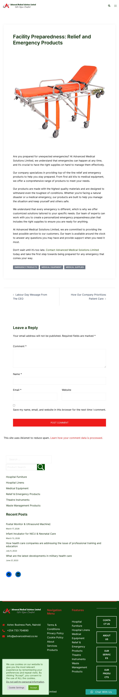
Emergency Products (26, 267)
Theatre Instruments (17, 499)
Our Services (107, 654)
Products (52, 649)
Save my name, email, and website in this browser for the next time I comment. (59, 409)
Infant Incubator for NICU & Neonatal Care (31, 533)
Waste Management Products (23, 505)
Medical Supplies (75, 267)
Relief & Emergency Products (23, 494)
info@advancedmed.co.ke (22, 636)
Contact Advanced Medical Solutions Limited (72, 249)
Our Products (106, 673)
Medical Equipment (52, 267)
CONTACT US (106, 622)
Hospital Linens (15, 482)
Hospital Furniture (16, 476)
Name (17, 374)
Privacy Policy (55, 633)
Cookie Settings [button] (16, 687)
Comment (19, 346)
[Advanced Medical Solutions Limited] (19, 5)
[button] (109, 6)
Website (66, 389)
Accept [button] (33, 687)
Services (52, 645)
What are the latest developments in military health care (39, 555)
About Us (106, 637)
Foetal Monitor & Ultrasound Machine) (28, 524)
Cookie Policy (55, 637)
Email (17, 389)
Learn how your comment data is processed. (76, 437)
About (50, 641)
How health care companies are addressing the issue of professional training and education (53, 545)
